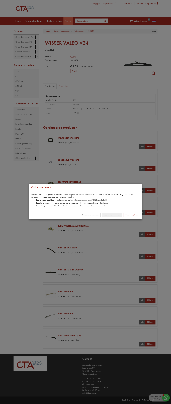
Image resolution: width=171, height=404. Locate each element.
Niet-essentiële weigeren (89, 214)
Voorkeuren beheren (112, 214)
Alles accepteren (131, 214)
